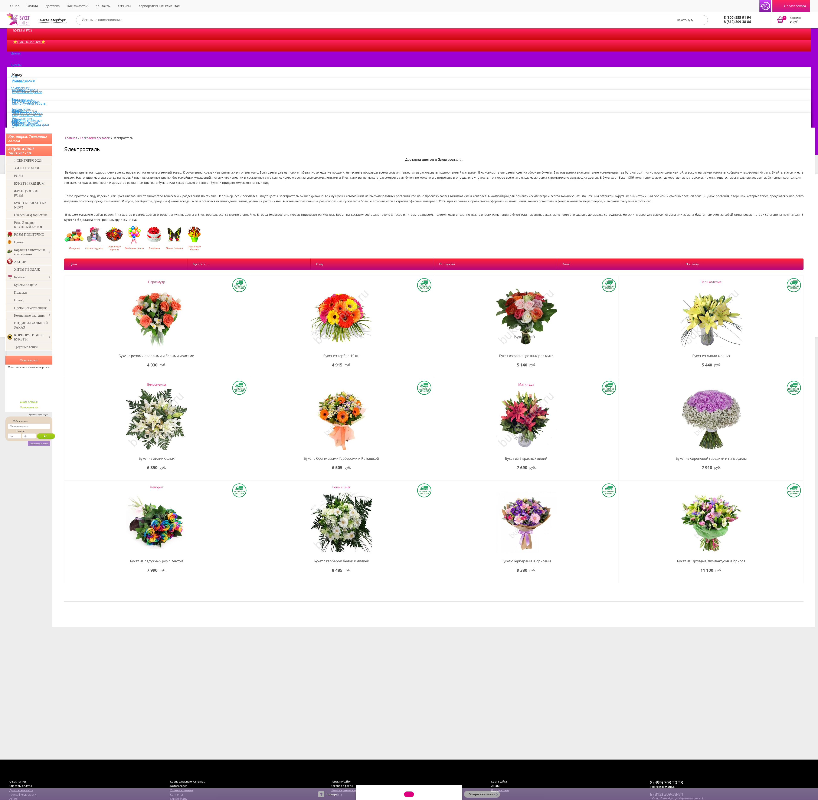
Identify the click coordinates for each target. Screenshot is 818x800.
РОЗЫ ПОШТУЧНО (29, 234)
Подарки (20, 292)
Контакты (103, 6)
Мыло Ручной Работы (29, 103)
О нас (14, 6)
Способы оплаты (20, 786)
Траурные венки (26, 347)
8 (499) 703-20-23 (666, 782)
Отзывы (124, 6)
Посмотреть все (29, 407)
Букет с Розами (28, 401)
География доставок (95, 138)
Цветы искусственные (30, 307)
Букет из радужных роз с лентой (156, 561)
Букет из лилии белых (156, 458)
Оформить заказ (481, 794)
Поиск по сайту (341, 781)
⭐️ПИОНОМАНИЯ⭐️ (29, 42)
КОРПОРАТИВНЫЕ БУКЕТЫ (29, 337)
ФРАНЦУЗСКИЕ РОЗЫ (26, 193)
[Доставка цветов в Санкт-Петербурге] (18, 19)
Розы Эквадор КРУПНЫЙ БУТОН (28, 224)
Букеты (16, 65)
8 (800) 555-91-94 (737, 17)
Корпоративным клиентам (159, 6)
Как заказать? (77, 6)
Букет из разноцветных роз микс (526, 356)
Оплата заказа (795, 6)
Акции (495, 786)
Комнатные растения (29, 315)
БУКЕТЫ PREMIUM (29, 183)
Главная (71, 138)
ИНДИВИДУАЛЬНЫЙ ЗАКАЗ (31, 325)
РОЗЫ (18, 175)
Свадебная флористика (31, 215)
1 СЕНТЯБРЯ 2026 (28, 160)
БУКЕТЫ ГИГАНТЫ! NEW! (30, 205)
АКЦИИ (20, 261)
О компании (17, 781)
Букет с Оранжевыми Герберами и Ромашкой (341, 458)
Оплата (32, 6)
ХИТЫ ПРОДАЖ (27, 168)
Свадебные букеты (27, 115)
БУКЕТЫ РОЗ (22, 30)
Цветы (16, 53)
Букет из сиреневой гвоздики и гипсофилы (711, 458)
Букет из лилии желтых (711, 356)
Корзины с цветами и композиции (29, 251)
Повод (18, 300)
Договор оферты (342, 786)
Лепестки (18, 122)
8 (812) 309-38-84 (737, 22)
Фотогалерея (178, 786)
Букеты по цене (25, 284)
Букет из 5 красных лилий (526, 458)
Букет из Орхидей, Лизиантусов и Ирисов (711, 561)
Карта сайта (499, 781)
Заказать (791, 20)
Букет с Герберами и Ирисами (526, 561)
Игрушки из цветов (27, 92)
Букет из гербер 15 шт (341, 356)
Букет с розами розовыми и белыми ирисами (156, 356)
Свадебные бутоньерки (30, 124)
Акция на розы (23, 80)
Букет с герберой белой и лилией (341, 561)
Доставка (53, 6)
